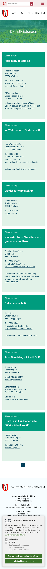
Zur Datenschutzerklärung (15, 535)
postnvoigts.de (12, 448)
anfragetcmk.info (13, 380)
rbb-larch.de (11, 213)
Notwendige (13, 539)
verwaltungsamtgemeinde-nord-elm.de (23, 507)
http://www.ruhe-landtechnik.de (18, 328)
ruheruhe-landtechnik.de (16, 326)
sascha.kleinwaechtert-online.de (20, 266)
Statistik (12, 542)
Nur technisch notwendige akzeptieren (23, 556)
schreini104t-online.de (15, 86)
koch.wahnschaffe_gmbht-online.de (21, 162)
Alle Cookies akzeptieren (23, 561)
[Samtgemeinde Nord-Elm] (23, 16)
